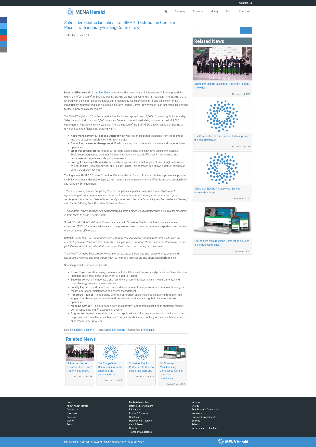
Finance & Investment (203, 417)
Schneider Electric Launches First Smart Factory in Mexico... (79, 367)
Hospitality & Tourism (140, 420)
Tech (228, 11)
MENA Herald (71, 441)
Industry (196, 402)
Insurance (197, 413)
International (147, 329)
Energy (78, 329)
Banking (196, 420)
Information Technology (205, 428)
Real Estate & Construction (206, 409)
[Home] (85, 11)
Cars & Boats (136, 424)
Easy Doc (139, 441)
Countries (244, 11)
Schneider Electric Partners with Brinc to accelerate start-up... (141, 367)
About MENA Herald (77, 406)
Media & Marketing (139, 402)
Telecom (196, 424)
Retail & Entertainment (141, 406)
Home (166, 11)
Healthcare (135, 417)
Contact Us (245, 2)
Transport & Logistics (140, 432)
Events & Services (138, 413)
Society (133, 428)
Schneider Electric (102, 92)
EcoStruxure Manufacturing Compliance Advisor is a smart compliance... (171, 371)
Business (197, 11)
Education (134, 409)
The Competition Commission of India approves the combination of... (221, 138)
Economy (180, 11)
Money (214, 11)
